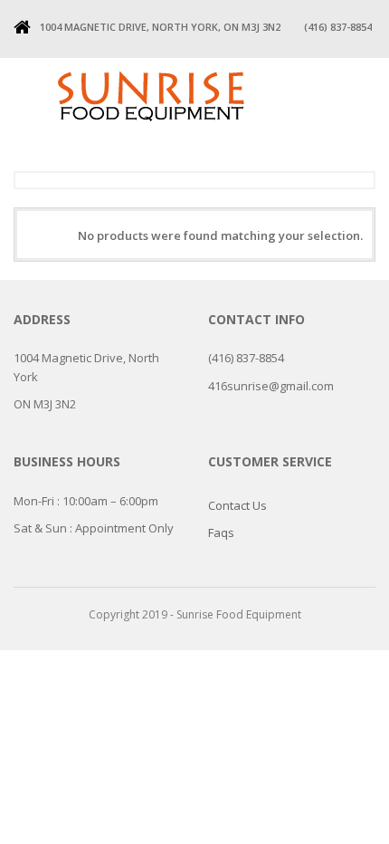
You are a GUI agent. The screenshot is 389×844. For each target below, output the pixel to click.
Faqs (221, 532)
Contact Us (237, 505)
